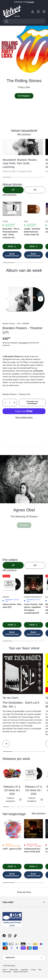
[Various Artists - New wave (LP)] (12, 584)
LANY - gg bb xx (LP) (12, 849)
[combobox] (24, 21)
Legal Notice (24, 969)
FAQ (39, 969)
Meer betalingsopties (24, 417)
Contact (33, 969)
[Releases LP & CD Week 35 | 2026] (33, 773)
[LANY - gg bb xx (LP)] (12, 828)
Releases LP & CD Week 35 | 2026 (33, 790)
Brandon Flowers (9, 324)
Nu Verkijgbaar (24, 96)
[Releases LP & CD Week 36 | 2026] (12, 773)
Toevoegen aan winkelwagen (32, 402)
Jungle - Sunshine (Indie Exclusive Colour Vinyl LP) (32, 232)
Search (5, 969)
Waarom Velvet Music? (21, 971)
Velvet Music (11, 965)
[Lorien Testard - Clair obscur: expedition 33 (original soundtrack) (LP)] (33, 584)
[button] (38, 11)
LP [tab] (13, 190)
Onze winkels (7, 971)
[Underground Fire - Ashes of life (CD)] (33, 828)
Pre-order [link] (24, 525)
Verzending (23, 343)
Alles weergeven (24, 134)
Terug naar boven (24, 892)
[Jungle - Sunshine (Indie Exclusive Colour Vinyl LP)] (33, 208)
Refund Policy (14, 969)
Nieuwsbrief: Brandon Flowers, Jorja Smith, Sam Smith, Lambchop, (20, 163)
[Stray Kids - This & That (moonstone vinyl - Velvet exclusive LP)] (12, 208)
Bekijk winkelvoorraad (12, 255)
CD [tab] (35, 190)
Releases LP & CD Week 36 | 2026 (12, 790)
